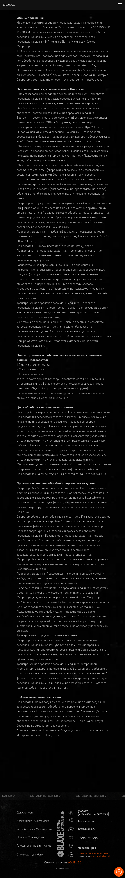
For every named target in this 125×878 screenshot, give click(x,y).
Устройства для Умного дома (34, 829)
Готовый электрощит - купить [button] (34, 845)
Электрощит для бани (30, 854)
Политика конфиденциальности (93, 853)
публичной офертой (100, 856)
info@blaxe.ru (86, 828)
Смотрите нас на (62, 862)
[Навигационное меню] (120, 4)
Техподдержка (87, 821)
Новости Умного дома (30, 837)
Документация (25, 812)
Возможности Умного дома (33, 821)
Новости (83, 811)
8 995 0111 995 (88, 838)
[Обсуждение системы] (93, 814)
